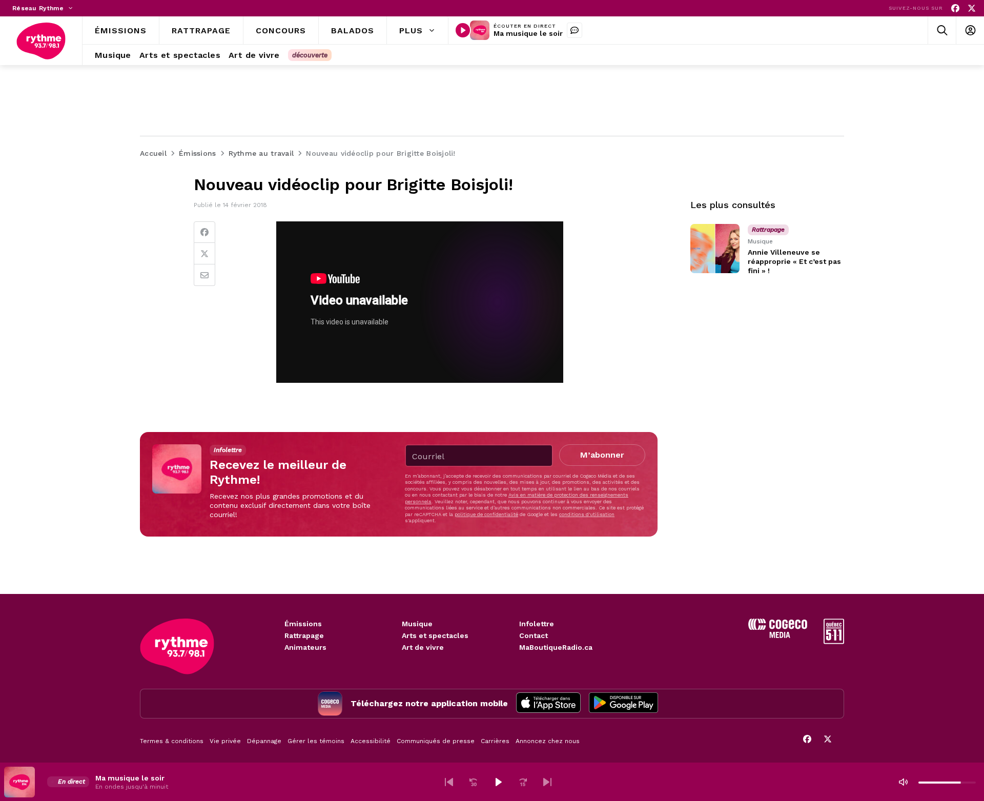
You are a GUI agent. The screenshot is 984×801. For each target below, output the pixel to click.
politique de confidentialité (486, 514)
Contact (533, 635)
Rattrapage (304, 635)
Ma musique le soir (528, 33)
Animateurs (305, 647)
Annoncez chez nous (548, 741)
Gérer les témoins (316, 741)
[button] (449, 782)
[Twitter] (204, 253)
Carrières (495, 741)
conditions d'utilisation (586, 514)
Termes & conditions (171, 741)
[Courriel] (204, 275)
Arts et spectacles (435, 635)
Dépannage (264, 741)
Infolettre (536, 624)
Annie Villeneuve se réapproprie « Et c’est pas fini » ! (794, 261)
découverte (309, 55)
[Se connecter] (970, 30)
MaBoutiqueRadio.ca (555, 647)
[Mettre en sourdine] (903, 782)
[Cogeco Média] (777, 635)
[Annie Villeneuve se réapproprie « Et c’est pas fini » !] (715, 248)
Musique (417, 624)
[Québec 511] (834, 641)
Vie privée (225, 741)
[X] (972, 8)
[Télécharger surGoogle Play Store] (623, 703)
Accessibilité (371, 741)
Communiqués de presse (436, 741)
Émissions (303, 624)
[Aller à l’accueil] (41, 41)
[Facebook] (955, 8)
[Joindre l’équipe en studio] (574, 30)
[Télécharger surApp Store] (548, 703)
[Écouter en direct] (463, 30)
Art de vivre (423, 647)
